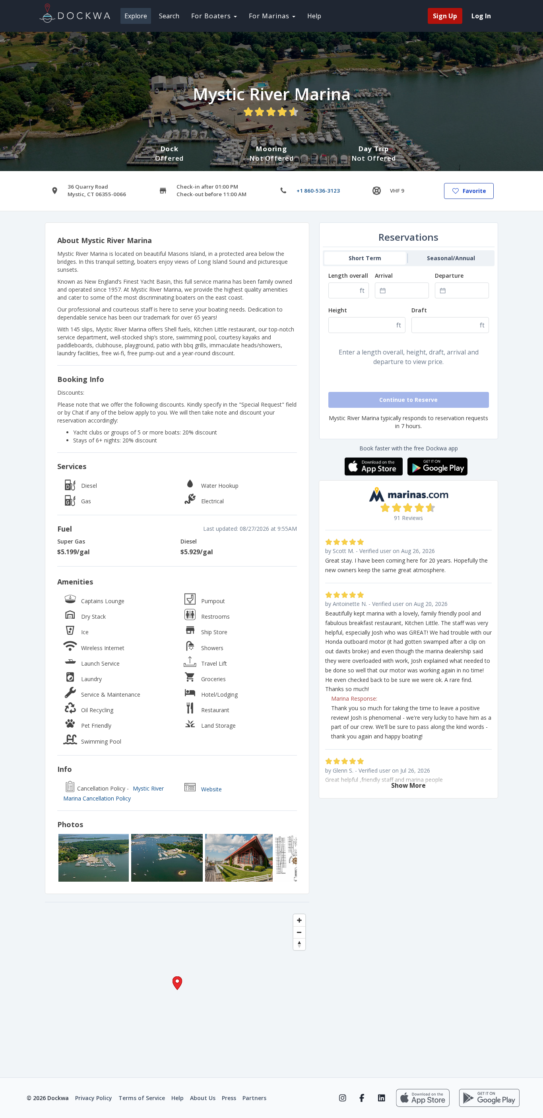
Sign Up (445, 16)
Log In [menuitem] (481, 16)
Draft (419, 310)
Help (314, 16)
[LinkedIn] (381, 1098)
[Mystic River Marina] (93, 858)
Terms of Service (141, 1098)
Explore (135, 16)
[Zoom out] (299, 932)
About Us (202, 1098)
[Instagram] (342, 1098)
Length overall (348, 275)
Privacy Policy (93, 1098)
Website (211, 789)
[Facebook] (362, 1098)
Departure (449, 275)
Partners (254, 1098)
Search (169, 16)
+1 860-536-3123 (318, 190)
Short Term (365, 258)
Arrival (384, 275)
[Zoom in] (299, 920)
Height (337, 310)
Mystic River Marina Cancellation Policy (113, 793)
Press (229, 1098)
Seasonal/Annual (451, 258)
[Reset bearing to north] (299, 944)
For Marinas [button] (270, 16)
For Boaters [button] (212, 16)
